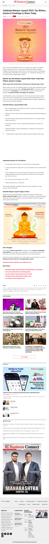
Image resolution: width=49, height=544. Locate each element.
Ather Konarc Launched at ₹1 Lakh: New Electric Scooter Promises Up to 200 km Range (13, 312)
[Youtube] (2, 536)
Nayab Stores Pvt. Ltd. (14, 413)
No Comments (20, 16)
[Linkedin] (8, 534)
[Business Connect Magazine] (24, 2)
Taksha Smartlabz (13, 407)
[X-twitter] (11, 534)
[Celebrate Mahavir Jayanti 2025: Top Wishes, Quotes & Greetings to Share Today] (24, 61)
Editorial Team (36, 504)
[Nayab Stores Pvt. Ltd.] (6, 414)
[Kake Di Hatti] (6, 402)
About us (22, 501)
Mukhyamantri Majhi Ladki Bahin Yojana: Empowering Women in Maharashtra (24, 269)
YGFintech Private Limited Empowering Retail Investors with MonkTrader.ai (21, 392)
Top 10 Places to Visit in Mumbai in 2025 (15, 278)
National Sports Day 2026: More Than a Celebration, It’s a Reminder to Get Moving (12, 347)
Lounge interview (6, 394)
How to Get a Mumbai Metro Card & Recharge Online (17, 271)
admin (5, 16)
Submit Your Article (42, 501)
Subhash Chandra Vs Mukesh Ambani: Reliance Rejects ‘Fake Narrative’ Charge (35, 312)
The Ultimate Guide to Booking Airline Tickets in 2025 (18, 276)
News (14, 16)
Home (16, 501)
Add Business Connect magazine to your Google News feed (17, 262)
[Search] (45, 2)
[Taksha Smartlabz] (6, 408)
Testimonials (22, 504)
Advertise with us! (30, 501)
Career (28, 504)
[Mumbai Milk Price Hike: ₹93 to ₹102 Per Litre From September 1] (13, 322)
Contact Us (44, 504)
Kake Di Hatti (12, 401)
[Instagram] (5, 534)
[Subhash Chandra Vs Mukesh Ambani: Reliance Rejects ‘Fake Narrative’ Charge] (35, 304)
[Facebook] (2, 534)
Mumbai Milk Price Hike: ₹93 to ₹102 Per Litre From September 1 (13, 330)
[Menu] (3, 2)
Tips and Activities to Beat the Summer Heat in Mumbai (18, 274)
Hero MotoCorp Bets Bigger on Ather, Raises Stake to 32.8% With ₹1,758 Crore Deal (35, 330)
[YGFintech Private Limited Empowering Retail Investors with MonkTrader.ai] (24, 379)
